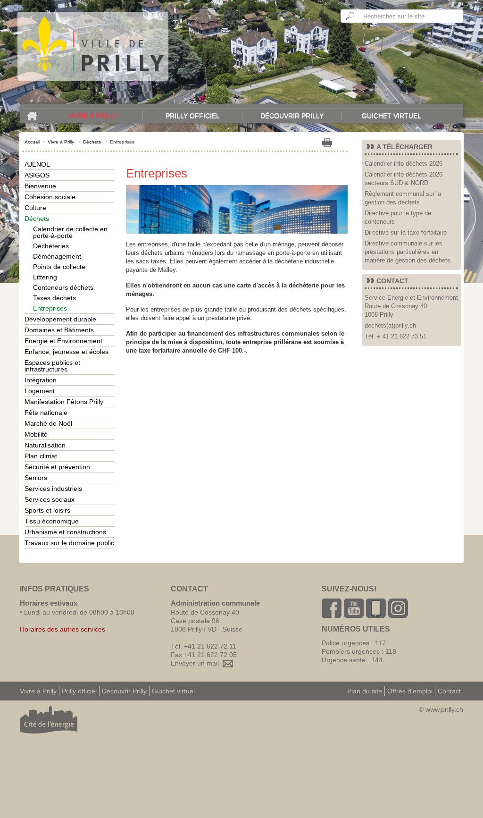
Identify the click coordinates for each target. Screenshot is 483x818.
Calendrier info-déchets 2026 (403, 163)
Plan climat (41, 456)
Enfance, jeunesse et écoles (66, 351)
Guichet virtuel (391, 115)
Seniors (36, 477)
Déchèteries (51, 246)
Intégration (41, 380)
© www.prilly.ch (441, 709)
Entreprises (50, 308)
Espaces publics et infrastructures (52, 366)
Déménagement (57, 256)
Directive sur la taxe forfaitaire (406, 232)
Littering (45, 277)
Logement (40, 391)
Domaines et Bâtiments (59, 330)
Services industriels (53, 488)
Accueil (32, 141)
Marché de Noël (48, 423)
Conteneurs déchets (63, 287)
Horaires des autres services (62, 629)
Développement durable (60, 319)
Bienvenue (40, 186)
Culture (35, 207)
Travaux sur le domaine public (69, 543)
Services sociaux (50, 499)
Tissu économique (52, 521)
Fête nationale (46, 412)
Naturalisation (45, 445)
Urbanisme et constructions (65, 532)
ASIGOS (37, 175)
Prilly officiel (193, 115)
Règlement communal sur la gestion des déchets (403, 198)
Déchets (92, 141)
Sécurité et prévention (57, 467)
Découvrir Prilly (292, 115)
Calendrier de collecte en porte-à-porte (70, 232)
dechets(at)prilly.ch (390, 325)
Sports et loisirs (47, 510)
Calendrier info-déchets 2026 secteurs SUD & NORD (403, 178)
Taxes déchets (54, 298)
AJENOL (37, 164)
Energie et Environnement (63, 341)
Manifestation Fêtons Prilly (64, 401)
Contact (449, 691)
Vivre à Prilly (93, 115)
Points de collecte (59, 266)
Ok (350, 16)
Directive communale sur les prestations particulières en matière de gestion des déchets (407, 252)
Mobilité (36, 434)
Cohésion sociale (50, 197)
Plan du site (364, 691)
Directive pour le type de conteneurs (398, 217)
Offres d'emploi (410, 691)
